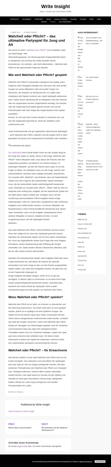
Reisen (44, 22)
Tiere (91, 19)
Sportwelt (39, 19)
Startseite (14, 19)
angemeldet (22, 446)
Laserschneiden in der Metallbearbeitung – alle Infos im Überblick (94, 40)
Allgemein (81, 219)
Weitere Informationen (85, 461)
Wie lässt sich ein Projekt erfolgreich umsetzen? (92, 99)
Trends (53, 22)
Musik (49, 19)
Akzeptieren (100, 462)
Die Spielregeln (15, 152)
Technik (83, 19)
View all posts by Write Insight (21, 411)
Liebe (99, 19)
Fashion (73, 19)
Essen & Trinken (60, 19)
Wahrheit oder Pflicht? (36, 50)
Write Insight (55, 6)
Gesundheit (26, 19)
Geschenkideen (65, 22)
